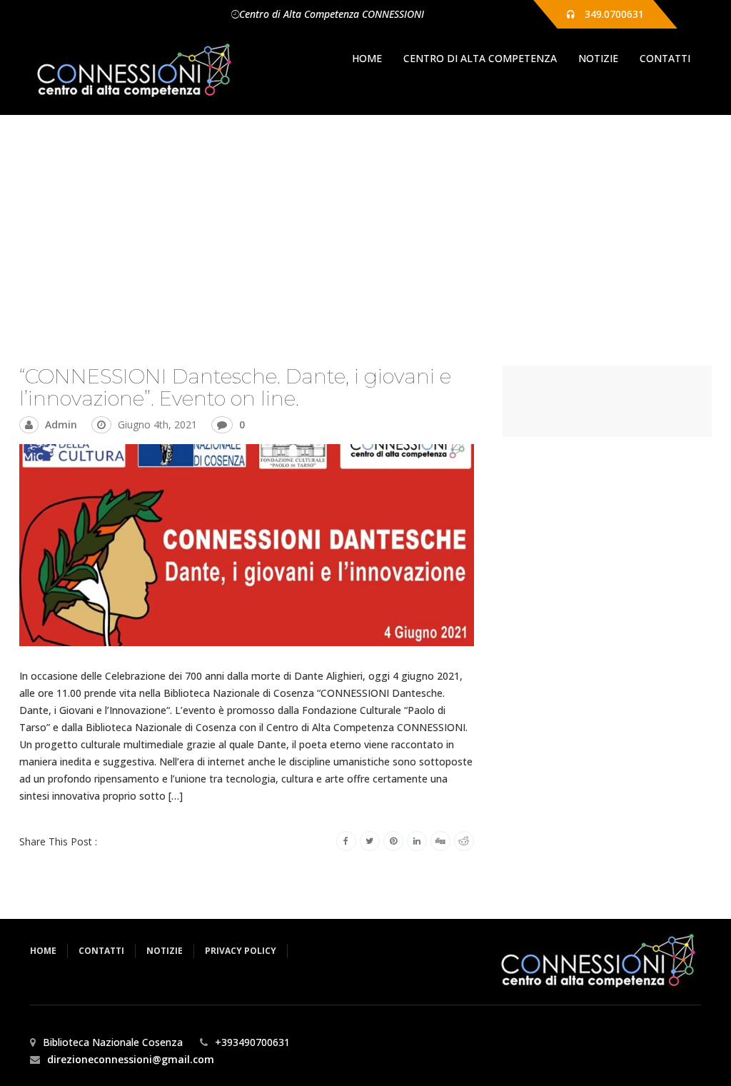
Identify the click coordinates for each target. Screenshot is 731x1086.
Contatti (665, 58)
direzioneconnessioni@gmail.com (130, 1059)
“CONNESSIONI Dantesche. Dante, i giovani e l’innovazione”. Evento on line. (235, 387)
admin (61, 424)
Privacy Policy (240, 951)
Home (367, 58)
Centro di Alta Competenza (480, 58)
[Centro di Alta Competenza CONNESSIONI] (133, 71)
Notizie (598, 58)
